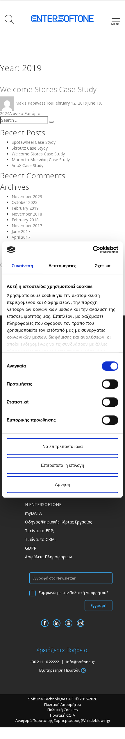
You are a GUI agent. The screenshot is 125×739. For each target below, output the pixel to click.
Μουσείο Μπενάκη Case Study (41, 159)
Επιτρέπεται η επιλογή (62, 465)
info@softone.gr (80, 661)
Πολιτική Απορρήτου (87, 592)
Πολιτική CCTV (62, 715)
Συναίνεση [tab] (22, 265)
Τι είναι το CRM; (40, 539)
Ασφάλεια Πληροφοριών (48, 556)
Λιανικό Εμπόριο (24, 113)
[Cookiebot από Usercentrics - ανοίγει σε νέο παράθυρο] (92, 249)
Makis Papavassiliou (34, 103)
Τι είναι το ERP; (39, 530)
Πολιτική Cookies (62, 709)
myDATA (33, 513)
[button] (8, 20)
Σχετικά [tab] (102, 265)
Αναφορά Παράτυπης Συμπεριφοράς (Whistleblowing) (62, 720)
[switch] (110, 384)
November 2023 (27, 196)
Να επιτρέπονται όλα (62, 446)
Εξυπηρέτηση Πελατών (60, 670)
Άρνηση (62, 484)
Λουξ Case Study (27, 165)
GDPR (30, 548)
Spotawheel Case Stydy (34, 142)
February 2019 (25, 208)
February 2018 (25, 220)
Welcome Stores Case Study (48, 89)
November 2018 (27, 214)
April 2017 (21, 237)
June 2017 (21, 231)
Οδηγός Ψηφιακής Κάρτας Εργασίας (58, 522)
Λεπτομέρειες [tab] (62, 265)
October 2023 (25, 202)
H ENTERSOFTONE (43, 504)
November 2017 (27, 225)
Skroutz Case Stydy (30, 148)
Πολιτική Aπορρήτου (62, 704)
